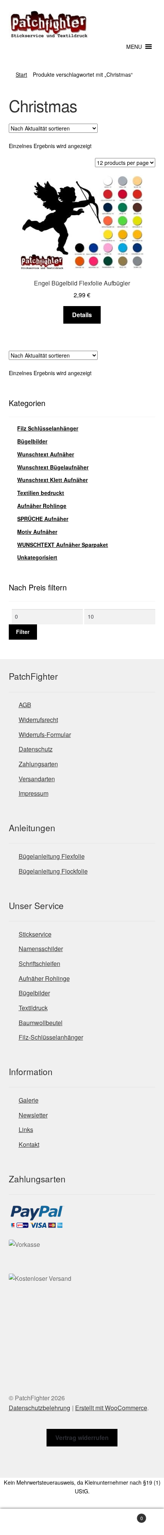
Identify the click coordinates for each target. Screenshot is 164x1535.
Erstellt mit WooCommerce (111, 1407)
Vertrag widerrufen (82, 1437)
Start (21, 74)
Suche (82, 1522)
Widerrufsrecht (38, 719)
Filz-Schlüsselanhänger (51, 1037)
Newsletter (33, 1115)
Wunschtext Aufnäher (45, 454)
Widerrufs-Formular (45, 734)
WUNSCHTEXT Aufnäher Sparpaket (62, 544)
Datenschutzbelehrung (39, 1407)
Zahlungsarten (38, 763)
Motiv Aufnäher (37, 531)
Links (26, 1129)
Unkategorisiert (37, 557)
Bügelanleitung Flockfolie (53, 871)
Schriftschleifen (39, 963)
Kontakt (29, 1144)
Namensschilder (41, 948)
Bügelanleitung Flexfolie (52, 856)
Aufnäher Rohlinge (41, 506)
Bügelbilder (32, 441)
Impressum (33, 793)
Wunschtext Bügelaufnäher (52, 467)
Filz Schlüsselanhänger (47, 428)
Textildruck (33, 1007)
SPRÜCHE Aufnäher (42, 518)
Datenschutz (36, 749)
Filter (22, 631)
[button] (134, 46)
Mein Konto (27, 1522)
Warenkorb (126, 1515)
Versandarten (37, 778)
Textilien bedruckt (40, 493)
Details (82, 314)
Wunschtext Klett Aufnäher (52, 480)
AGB (25, 704)
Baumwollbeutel (41, 1022)
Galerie (29, 1100)
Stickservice (35, 934)
